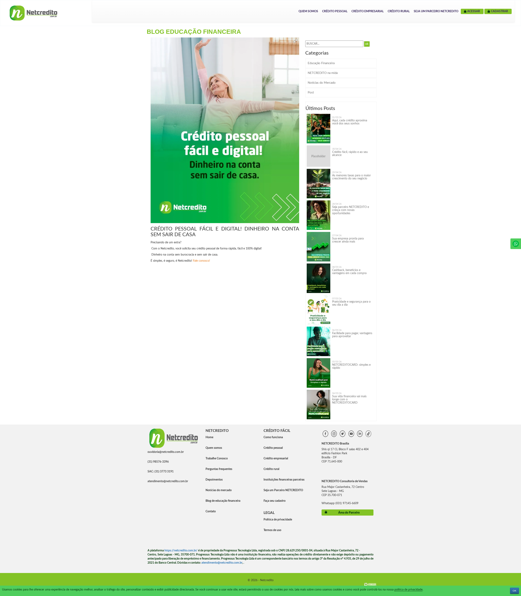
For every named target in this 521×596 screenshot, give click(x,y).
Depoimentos (214, 479)
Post (311, 92)
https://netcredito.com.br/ (181, 550)
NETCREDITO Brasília (335, 443)
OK (514, 590)
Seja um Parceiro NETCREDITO (436, 11)
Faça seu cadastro (275, 500)
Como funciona (273, 437)
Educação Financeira (321, 63)
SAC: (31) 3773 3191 (161, 471)
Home (209, 437)
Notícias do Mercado (322, 82)
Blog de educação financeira (223, 500)
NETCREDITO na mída (323, 73)
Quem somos (214, 448)
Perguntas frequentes (219, 469)
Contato (211, 511)
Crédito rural (271, 469)
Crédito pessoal (273, 448)
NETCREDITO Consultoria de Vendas (345, 481)
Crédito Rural (399, 11)
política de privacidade (408, 589)
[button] (295, 41)
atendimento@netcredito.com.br (168, 481)
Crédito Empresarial (367, 11)
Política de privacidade (278, 519)
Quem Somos (308, 11)
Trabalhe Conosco (217, 458)
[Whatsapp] (515, 243)
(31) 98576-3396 (158, 461)
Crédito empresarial (276, 458)
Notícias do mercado (219, 490)
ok (366, 44)
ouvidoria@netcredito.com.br (166, 452)
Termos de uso (272, 530)
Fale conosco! (202, 260)
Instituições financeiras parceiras (284, 479)
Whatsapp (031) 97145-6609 (340, 503)
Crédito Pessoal (334, 11)
